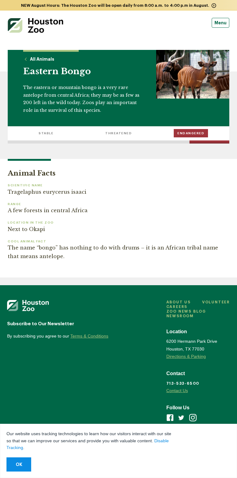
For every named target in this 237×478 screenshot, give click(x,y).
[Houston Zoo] (35, 25)
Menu (220, 23)
